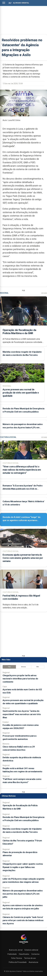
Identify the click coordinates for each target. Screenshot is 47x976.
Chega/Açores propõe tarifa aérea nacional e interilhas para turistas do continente (20, 678)
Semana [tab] (23, 667)
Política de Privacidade (18, 962)
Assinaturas (33, 962)
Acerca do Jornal (15, 950)
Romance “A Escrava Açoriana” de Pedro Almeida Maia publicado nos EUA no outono (22, 488)
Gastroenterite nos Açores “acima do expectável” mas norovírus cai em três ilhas (22, 714)
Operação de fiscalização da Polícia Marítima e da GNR (19, 332)
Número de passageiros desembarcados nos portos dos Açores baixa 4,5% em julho (23, 427)
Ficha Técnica (16, 958)
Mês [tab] (37, 667)
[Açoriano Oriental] (24, 944)
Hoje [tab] (9, 667)
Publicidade (12, 954)
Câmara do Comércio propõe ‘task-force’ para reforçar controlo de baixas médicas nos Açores (23, 920)
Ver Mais (44, 293)
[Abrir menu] (4, 3)
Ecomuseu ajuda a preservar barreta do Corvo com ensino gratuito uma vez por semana (23, 558)
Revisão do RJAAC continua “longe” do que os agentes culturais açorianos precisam (21, 520)
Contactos (35, 954)
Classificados (24, 954)
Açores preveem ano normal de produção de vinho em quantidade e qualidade (21, 392)
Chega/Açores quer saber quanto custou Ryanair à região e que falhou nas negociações (23, 867)
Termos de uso (30, 958)
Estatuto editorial (31, 950)
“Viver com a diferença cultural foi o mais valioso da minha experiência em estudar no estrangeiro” (22, 469)
